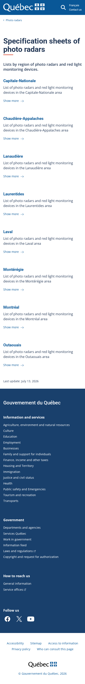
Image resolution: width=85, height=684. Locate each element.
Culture (8, 431)
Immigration (11, 472)
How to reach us (16, 576)
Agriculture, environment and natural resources (36, 425)
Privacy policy (21, 649)
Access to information (63, 643)
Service (13, 590)
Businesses (11, 448)
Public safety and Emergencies (24, 489)
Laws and (18, 551)
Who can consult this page (55, 649)
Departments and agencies (22, 527)
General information (17, 583)
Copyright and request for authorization (31, 557)
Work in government (17, 539)
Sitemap (36, 643)
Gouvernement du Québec (32, 402)
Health (7, 483)
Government (13, 520)
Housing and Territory (18, 466)
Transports (10, 501)
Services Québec (14, 534)
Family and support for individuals (27, 454)
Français (74, 5)
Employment (12, 442)
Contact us (75, 9)
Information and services (24, 417)
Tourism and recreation (19, 495)
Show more (11, 101)
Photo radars (14, 20)
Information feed (15, 545)
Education (10, 436)
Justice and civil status (18, 478)
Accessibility (15, 643)
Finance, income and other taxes (25, 460)
